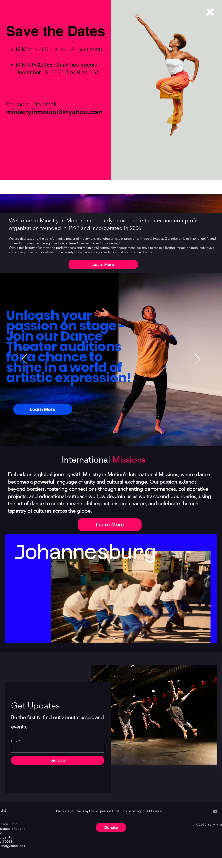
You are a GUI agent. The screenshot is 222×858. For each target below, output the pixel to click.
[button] (210, 12)
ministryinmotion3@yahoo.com (54, 112)
